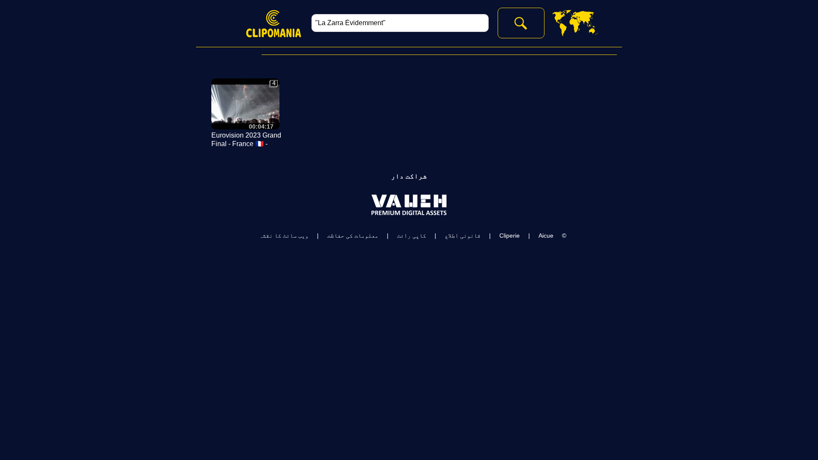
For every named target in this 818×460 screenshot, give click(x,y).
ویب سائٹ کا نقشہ (283, 235)
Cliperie (509, 235)
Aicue (546, 235)
